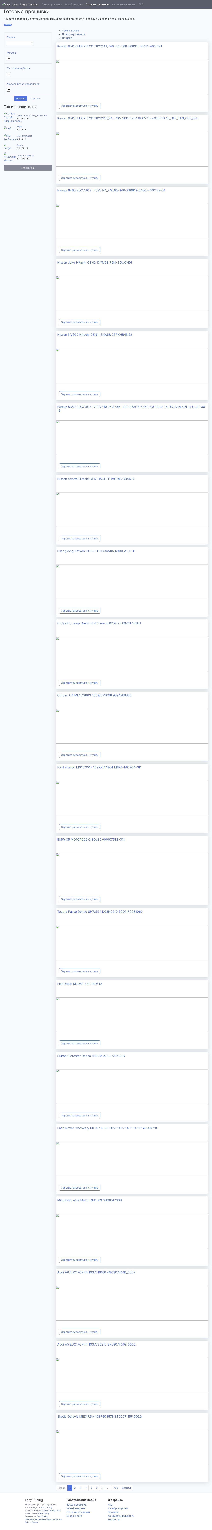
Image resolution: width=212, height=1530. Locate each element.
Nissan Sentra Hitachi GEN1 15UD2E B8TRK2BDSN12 (96, 479)
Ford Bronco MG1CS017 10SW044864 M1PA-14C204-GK (99, 767)
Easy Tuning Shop (51, 1510)
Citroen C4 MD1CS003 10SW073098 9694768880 (94, 695)
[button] (208, 4)
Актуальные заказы (124, 4)
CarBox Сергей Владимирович (32, 116)
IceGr (19, 127)
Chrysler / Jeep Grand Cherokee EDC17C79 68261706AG (99, 623)
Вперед (126, 1487)
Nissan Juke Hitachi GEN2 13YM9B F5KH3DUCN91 (94, 262)
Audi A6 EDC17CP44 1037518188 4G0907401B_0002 (96, 1272)
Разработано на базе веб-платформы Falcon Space (43, 1520)
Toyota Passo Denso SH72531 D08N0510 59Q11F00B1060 (100, 912)
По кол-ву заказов (73, 34)
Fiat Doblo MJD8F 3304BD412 (79, 984)
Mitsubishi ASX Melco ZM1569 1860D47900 (89, 1200)
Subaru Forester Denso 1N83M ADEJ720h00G (91, 1056)
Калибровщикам (118, 1508)
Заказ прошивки (52, 4)
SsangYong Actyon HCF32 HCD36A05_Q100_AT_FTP (96, 551)
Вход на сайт (74, 1515)
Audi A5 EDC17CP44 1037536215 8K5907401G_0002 (96, 1344)
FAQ (141, 4)
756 (116, 1487)
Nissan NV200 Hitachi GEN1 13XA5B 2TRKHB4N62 (94, 334)
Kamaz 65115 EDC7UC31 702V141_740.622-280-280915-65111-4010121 (109, 46)
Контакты (114, 1519)
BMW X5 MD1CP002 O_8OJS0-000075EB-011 (91, 839)
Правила (113, 1512)
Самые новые (70, 30)
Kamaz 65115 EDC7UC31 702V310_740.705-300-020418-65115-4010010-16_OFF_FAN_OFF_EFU (128, 118)
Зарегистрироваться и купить (79, 105)
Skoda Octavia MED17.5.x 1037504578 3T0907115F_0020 (99, 1416)
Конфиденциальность (121, 1515)
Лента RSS (28, 167)
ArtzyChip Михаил (25, 155)
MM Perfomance (24, 136)
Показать (21, 98)
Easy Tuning (29, 4)
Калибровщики (74, 4)
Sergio (20, 145)
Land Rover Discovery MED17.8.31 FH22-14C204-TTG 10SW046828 (107, 1128)
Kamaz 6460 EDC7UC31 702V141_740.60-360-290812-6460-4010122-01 (111, 190)
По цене (67, 37)
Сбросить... (36, 98)
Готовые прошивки (98, 4)
